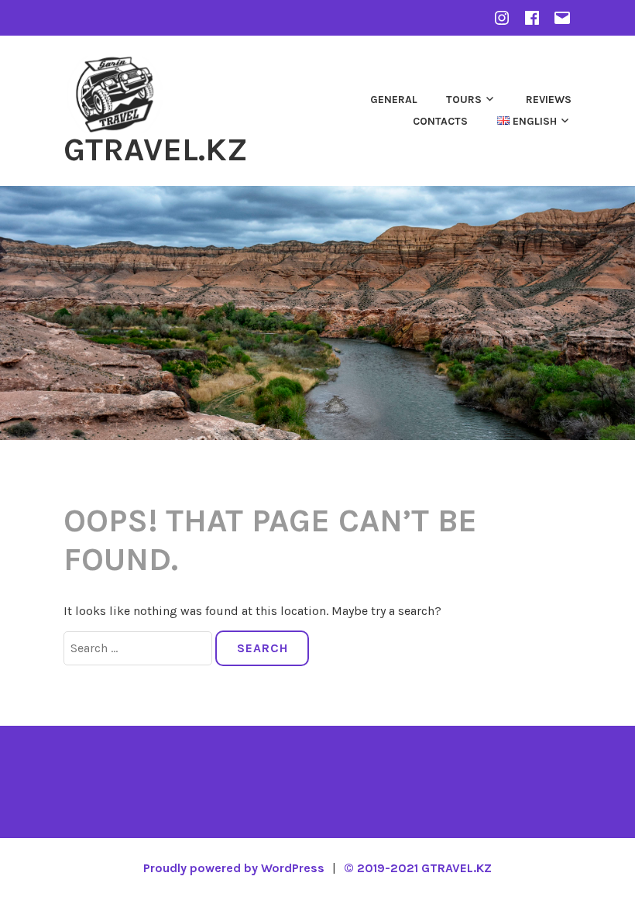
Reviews (549, 99)
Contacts (440, 121)
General (393, 99)
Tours (464, 99)
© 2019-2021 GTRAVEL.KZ (418, 868)
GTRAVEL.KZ (156, 149)
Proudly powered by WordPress (233, 868)
